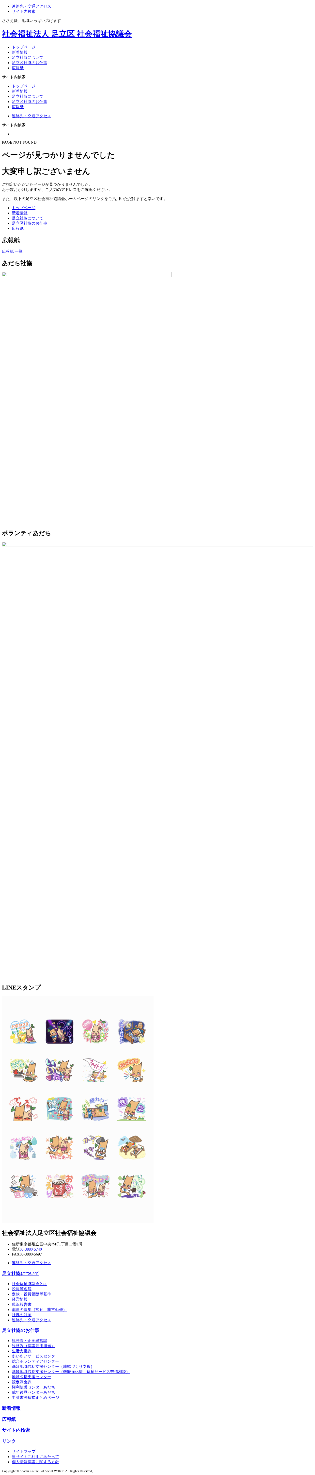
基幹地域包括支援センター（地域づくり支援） (53, 1366)
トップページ (23, 47)
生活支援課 (22, 1351)
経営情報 (20, 1299)
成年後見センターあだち (33, 1392)
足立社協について (27, 57)
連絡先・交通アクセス (31, 6)
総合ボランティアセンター (35, 1361)
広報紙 (18, 68)
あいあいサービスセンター (35, 1356)
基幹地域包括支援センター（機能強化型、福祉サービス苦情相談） (71, 1372)
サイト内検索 (23, 11)
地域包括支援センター (31, 1377)
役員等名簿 (22, 1289)
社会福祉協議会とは (29, 1284)
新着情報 (20, 52)
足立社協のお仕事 (20, 1330)
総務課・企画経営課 (29, 1341)
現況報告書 (22, 1304)
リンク (9, 1441)
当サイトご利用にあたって (35, 1457)
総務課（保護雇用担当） (33, 1346)
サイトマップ (23, 1451)
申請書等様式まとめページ (35, 1397)
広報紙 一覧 (12, 251)
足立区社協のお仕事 (29, 63)
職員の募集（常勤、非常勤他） (39, 1309)
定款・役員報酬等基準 (31, 1294)
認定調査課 (22, 1382)
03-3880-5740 (31, 1249)
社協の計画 (22, 1315)
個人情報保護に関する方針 (35, 1462)
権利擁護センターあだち (33, 1387)
